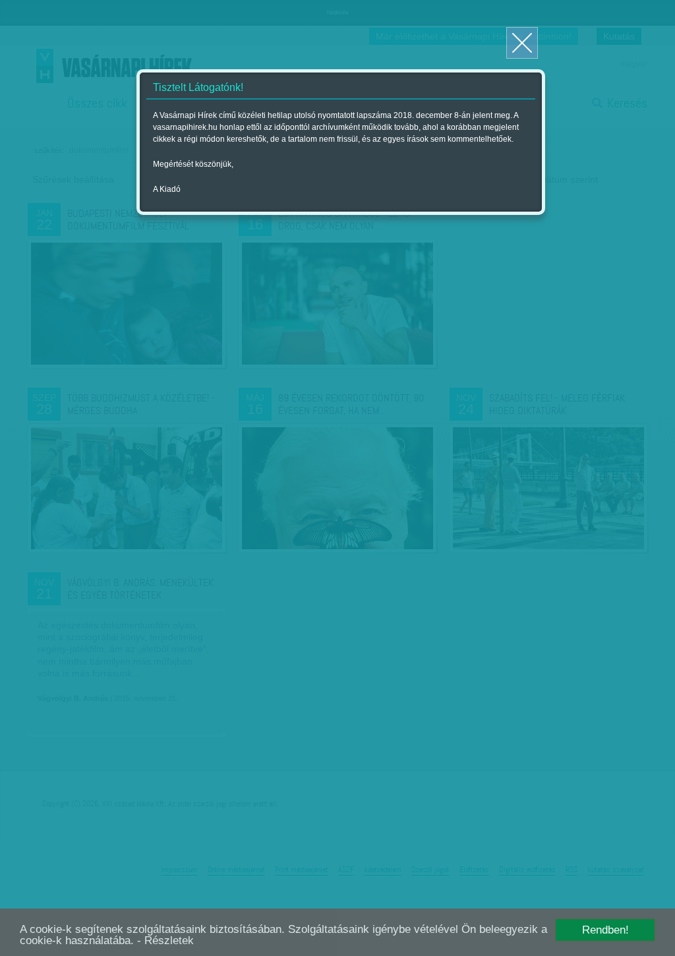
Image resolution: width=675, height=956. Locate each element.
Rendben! (605, 930)
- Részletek (165, 940)
